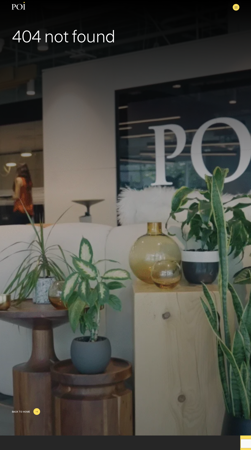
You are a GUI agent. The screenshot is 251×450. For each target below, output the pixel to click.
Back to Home (21, 412)
